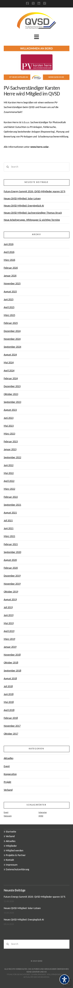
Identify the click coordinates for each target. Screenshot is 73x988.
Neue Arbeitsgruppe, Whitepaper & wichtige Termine (32, 220)
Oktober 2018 (11, 662)
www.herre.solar (39, 147)
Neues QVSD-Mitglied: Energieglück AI (24, 205)
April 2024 (9, 370)
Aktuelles (8, 758)
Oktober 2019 (11, 591)
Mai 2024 (9, 362)
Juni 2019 (8, 615)
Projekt (7, 782)
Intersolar (43, 812)
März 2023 (9, 433)
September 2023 (12, 402)
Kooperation (10, 774)
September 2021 (12, 505)
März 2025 (9, 315)
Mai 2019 (9, 623)
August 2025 (10, 291)
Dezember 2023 (12, 386)
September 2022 (12, 457)
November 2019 (12, 584)
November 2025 (12, 283)
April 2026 (9, 252)
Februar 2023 (11, 441)
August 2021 (10, 512)
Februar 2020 (11, 568)
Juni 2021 (8, 528)
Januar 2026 (10, 275)
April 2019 (9, 631)
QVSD (41, 816)
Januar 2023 (10, 449)
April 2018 (9, 710)
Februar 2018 (11, 718)
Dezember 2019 (12, 575)
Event (7, 766)
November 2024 (12, 339)
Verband (8, 790)
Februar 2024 (11, 378)
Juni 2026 (8, 244)
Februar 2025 (11, 323)
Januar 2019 (10, 647)
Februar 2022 (11, 497)
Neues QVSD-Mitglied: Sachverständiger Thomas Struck (33, 213)
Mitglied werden (14, 850)
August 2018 (10, 678)
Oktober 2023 (11, 394)
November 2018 (12, 654)
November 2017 (12, 726)
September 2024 (12, 347)
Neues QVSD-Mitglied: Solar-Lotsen (22, 198)
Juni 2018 (8, 694)
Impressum (11, 865)
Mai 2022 (9, 473)
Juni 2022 (8, 465)
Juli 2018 (8, 686)
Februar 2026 (11, 268)
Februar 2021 (11, 544)
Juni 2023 (8, 418)
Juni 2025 (8, 299)
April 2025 (9, 307)
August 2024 (10, 354)
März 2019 (9, 639)
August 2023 (10, 410)
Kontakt (10, 860)
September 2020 (12, 552)
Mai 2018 (9, 702)
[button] (36, 37)
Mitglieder (11, 846)
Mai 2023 (9, 426)
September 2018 (12, 670)
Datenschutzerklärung (17, 869)
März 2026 (9, 260)
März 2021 (9, 536)
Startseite (11, 831)
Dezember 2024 (12, 331)
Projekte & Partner (16, 855)
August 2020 (10, 560)
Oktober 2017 (11, 733)
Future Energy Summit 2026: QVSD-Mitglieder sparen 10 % (34, 191)
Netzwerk (8, 816)
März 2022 (9, 489)
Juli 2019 (8, 607)
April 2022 (9, 481)
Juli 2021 (8, 520)
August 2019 (10, 599)
